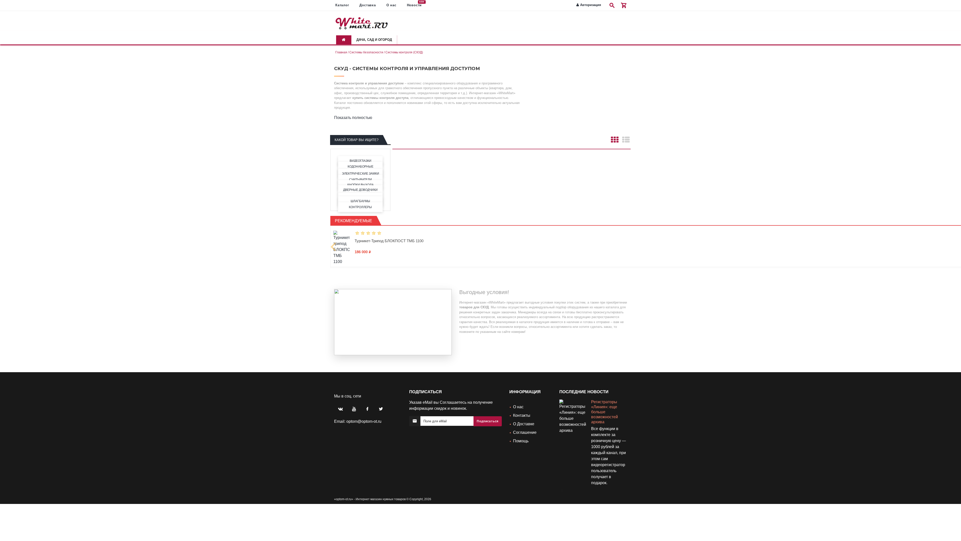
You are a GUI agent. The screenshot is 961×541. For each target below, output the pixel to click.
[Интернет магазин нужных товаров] (361, 22)
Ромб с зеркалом (370, 241)
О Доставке (523, 417)
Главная (341, 52)
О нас (518, 399)
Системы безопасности (366, 52)
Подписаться (488, 414)
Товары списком (625, 139)
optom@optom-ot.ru (363, 414)
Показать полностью (353, 117)
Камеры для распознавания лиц (607, 399)
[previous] (333, 243)
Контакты (521, 408)
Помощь (521, 434)
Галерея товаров (614, 139)
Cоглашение (525, 425)
